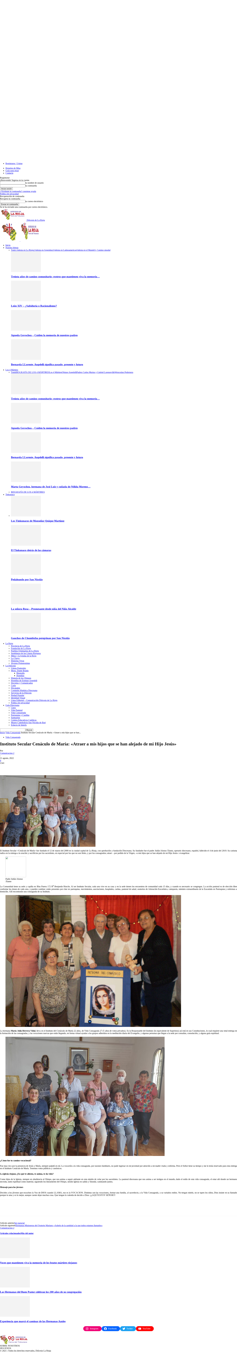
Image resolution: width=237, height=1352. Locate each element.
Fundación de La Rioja (21, 648)
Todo (13, 250)
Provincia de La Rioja (20, 646)
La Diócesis (10, 666)
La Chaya (15, 658)
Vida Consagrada (18, 712)
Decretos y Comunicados (22, 683)
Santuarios (15, 717)
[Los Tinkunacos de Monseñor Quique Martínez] (26, 515)
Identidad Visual (18, 698)
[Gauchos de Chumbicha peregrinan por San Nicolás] (26, 633)
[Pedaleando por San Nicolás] (26, 574)
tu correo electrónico (34, 201)
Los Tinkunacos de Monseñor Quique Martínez (37, 520)
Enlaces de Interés (19, 725)
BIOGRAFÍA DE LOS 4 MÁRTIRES (32, 372)
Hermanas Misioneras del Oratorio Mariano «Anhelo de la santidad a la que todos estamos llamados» (59, 1225)
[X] (14, 767)
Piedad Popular (17, 695)
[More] (44, 767)
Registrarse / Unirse (13, 163)
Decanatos (15, 688)
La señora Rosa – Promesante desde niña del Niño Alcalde (43, 608)
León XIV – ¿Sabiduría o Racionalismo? (34, 305)
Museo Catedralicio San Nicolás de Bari (28, 722)
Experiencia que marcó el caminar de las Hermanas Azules (33, 1321)
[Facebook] (4, 767)
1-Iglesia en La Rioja (24, 250)
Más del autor (27, 1233)
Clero (13, 708)
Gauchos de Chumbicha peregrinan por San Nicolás (40, 638)
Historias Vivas (17, 661)
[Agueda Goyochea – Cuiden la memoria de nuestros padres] (26, 330)
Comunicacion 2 (7, 753)
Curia (13, 685)
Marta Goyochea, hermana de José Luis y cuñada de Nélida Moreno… (51, 486)
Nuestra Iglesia (11, 247)
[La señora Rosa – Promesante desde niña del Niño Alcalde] (26, 603)
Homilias (20, 675)
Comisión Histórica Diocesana (24, 690)
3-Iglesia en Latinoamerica (64, 250)
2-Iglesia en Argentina (43, 250)
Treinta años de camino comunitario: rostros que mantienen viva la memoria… (55, 276)
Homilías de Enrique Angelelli (24, 680)
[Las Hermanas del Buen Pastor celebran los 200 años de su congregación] (15, 1287)
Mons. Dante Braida (20, 670)
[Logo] (10, 240)
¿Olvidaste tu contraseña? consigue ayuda (18, 191)
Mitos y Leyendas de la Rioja (23, 656)
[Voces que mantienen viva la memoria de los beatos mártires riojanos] (15, 1257)
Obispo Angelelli (69, 372)
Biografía (20, 673)
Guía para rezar (12, 170)
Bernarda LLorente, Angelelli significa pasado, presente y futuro (47, 364)
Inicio (7, 245)
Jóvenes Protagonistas (20, 663)
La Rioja (9, 643)
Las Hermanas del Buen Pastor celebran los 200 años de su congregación (41, 1291)
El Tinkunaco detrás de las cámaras (31, 550)
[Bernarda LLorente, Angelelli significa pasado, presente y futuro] (26, 359)
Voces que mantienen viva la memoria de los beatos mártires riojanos (38, 1262)
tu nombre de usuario (34, 183)
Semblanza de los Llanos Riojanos (26, 653)
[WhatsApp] (34, 767)
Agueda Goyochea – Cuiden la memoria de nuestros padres (44, 335)
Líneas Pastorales (18, 668)
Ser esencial (19, 1223)
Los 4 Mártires (11, 370)
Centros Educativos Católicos (23, 720)
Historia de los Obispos (21, 678)
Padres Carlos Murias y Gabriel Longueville (96, 372)
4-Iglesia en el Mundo (85, 250)
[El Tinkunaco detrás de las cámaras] (26, 545)
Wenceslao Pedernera (124, 372)
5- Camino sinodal (102, 250)
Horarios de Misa (12, 168)
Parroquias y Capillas (20, 715)
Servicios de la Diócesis (21, 693)
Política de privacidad (9, 194)
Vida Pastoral (16, 710)
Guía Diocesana (12, 705)
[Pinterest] (24, 767)
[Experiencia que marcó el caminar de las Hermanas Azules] (15, 1316)
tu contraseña (31, 186)
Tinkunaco (10, 494)
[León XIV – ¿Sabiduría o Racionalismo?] (26, 300)
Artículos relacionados (10, 1233)
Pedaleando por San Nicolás (27, 579)
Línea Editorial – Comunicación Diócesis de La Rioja (34, 700)
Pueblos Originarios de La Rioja (25, 651)
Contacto (9, 173)
